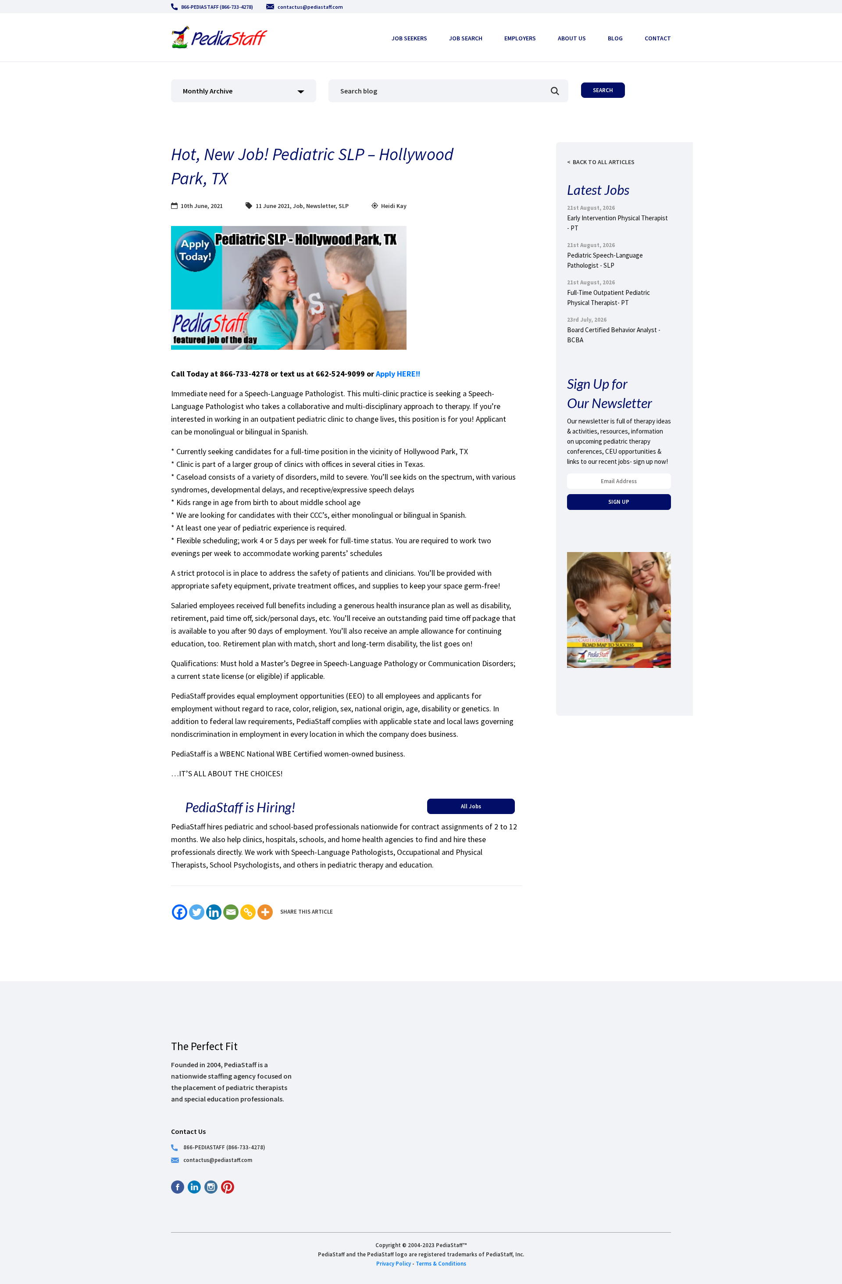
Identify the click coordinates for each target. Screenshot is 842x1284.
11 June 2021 (273, 206)
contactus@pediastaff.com (310, 7)
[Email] (231, 912)
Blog (615, 38)
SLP (344, 206)
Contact (658, 38)
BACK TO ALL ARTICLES (604, 162)
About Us (572, 38)
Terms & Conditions (441, 1263)
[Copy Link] (248, 912)
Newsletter (320, 206)
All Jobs (471, 806)
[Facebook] (179, 912)
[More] (265, 912)
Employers (520, 38)
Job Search (465, 38)
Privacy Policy (393, 1263)
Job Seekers (409, 38)
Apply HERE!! (399, 374)
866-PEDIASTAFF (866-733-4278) (217, 7)
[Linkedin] (213, 912)
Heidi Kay (394, 206)
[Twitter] (196, 912)
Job (298, 206)
